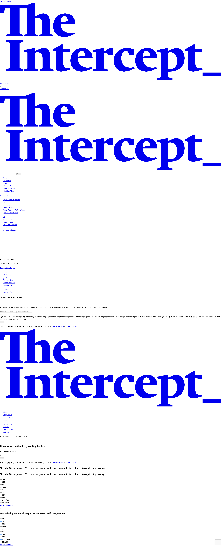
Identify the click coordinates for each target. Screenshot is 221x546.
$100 (4, 487)
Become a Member (7, 303)
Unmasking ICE (9, 283)
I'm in (2, 322)
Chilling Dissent (9, 285)
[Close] (0, 508)
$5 (3, 490)
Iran (5, 272)
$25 (3, 482)
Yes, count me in (6, 545)
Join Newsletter (9, 417)
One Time (6, 500)
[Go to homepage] (110, 81)
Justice (5, 277)
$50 (3, 485)
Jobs (5, 420)
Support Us (4, 84)
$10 (3, 495)
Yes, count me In (6, 505)
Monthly (5, 503)
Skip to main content (8, 1)
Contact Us (7, 424)
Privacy (6, 432)
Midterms (7, 275)
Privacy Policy (58, 326)
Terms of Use (72, 326)
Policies (6, 427)
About (5, 290)
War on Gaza (8, 280)
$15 (3, 479)
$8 (3, 492)
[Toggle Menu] (0, 86)
